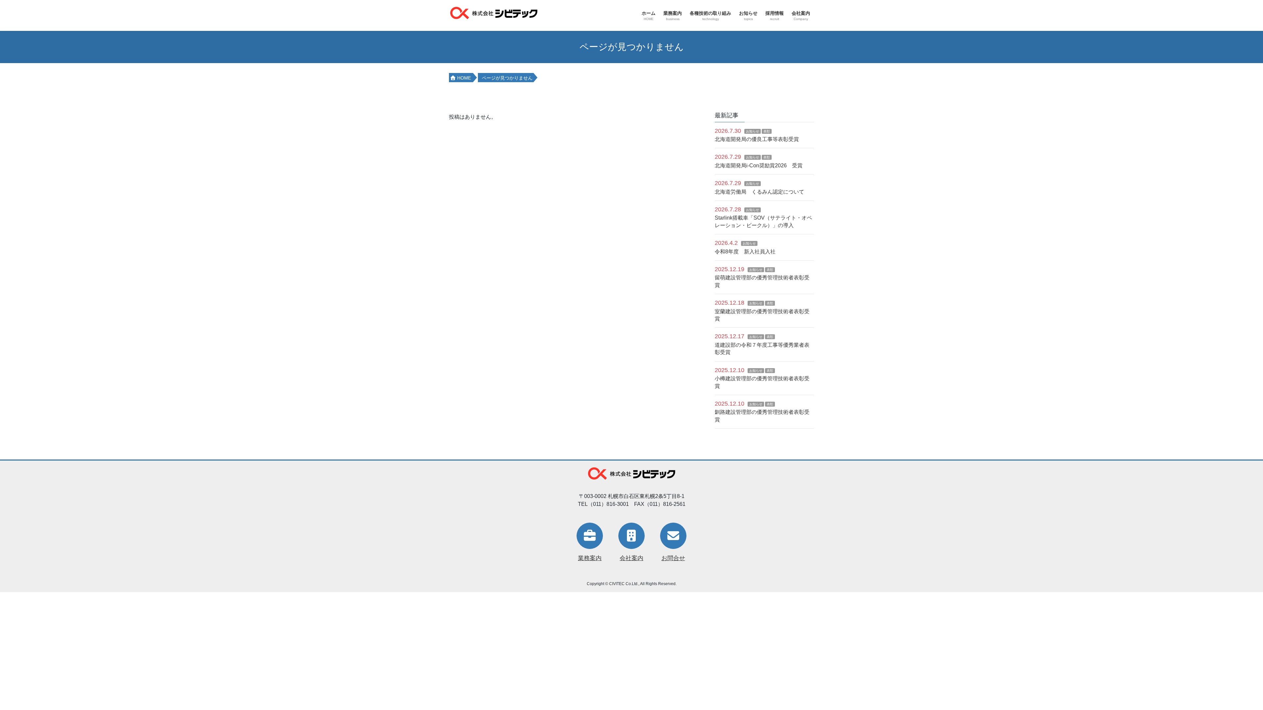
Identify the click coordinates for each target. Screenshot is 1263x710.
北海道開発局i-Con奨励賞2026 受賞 (759, 165)
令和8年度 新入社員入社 (745, 251)
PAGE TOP (1230, 683)
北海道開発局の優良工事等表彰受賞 (757, 139)
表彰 (766, 131)
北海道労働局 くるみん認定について (759, 192)
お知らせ (752, 131)
